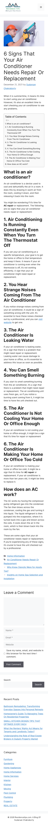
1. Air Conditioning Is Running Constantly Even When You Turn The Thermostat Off (23, 130)
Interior (7, 780)
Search (7, 680)
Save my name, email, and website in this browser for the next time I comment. (24, 653)
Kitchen (7, 784)
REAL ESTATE (10, 805)
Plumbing (8, 797)
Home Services (11, 776)
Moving (7, 789)
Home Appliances (12, 768)
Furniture (8, 759)
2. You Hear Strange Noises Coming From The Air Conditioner (23, 137)
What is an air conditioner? (19, 124)
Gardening (9, 763)
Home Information (16, 556)
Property (8, 801)
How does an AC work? (17, 164)
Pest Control (10, 793)
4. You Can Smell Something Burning (23, 148)
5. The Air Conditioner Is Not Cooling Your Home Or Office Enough (23, 153)
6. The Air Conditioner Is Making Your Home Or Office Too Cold (23, 159)
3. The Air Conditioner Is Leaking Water (22, 144)
